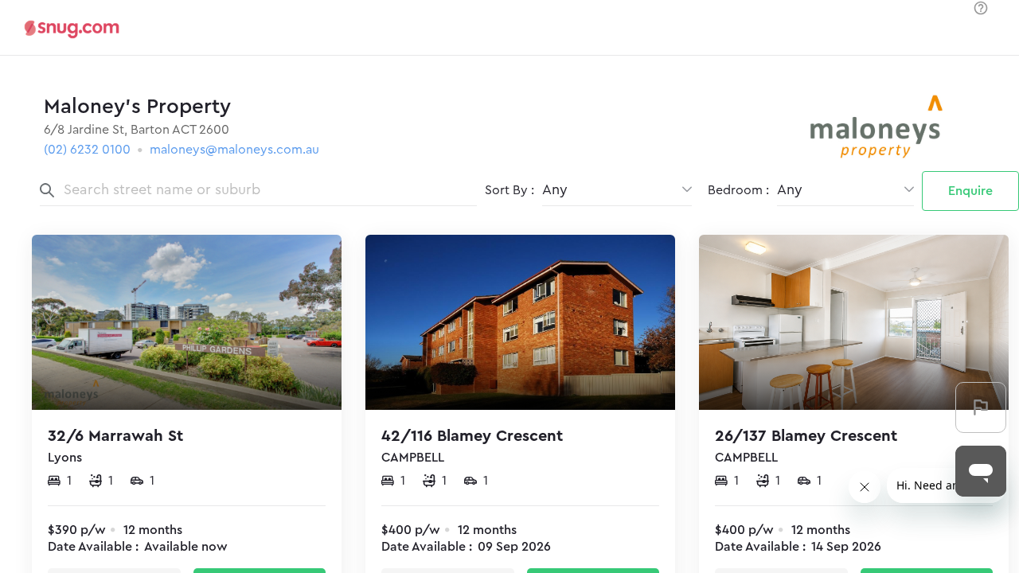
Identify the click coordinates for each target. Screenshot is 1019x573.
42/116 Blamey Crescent (472, 436)
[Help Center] (981, 9)
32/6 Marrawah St (115, 436)
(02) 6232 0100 (87, 149)
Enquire (970, 191)
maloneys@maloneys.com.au (234, 149)
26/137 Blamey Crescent (806, 436)
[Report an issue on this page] (980, 407)
